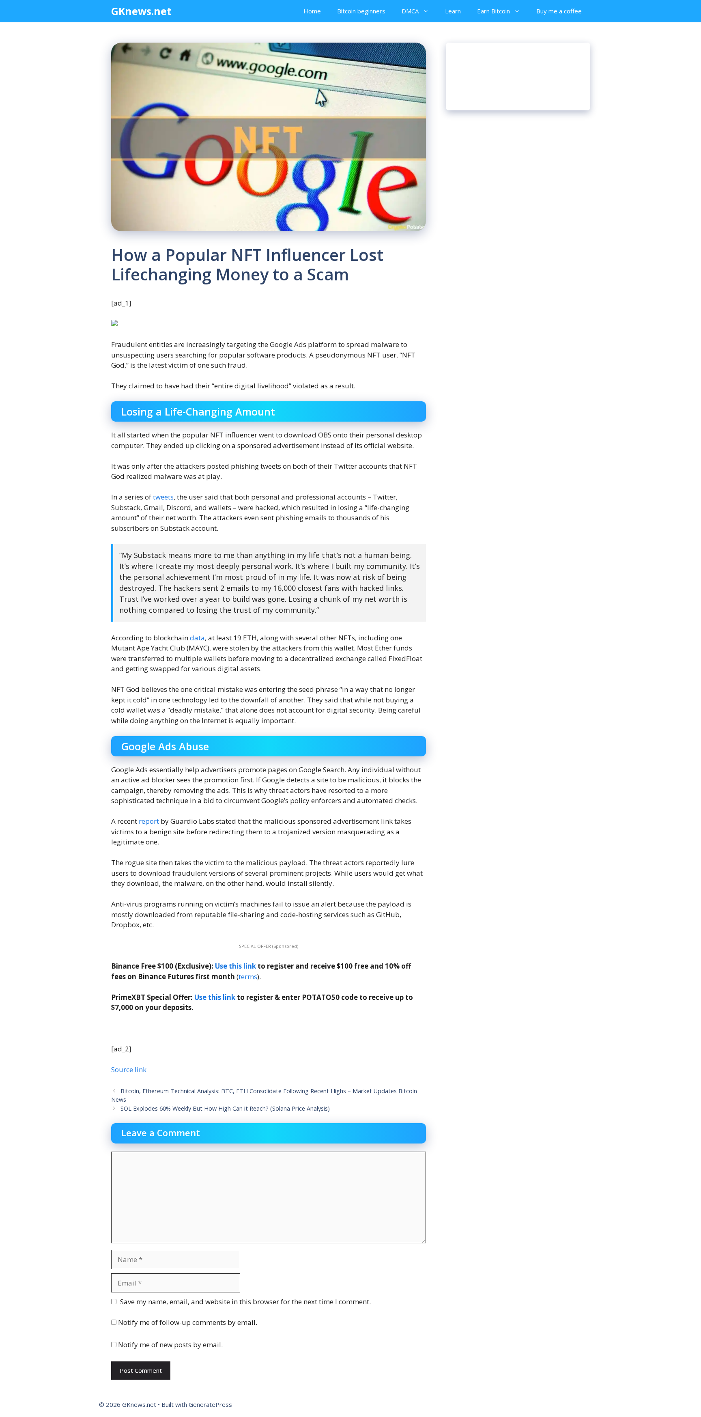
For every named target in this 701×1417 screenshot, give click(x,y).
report (149, 821)
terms (248, 976)
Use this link (235, 966)
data (197, 637)
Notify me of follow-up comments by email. (187, 1322)
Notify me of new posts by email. (170, 1344)
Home (312, 11)
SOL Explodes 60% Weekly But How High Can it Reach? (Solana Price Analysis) (225, 1108)
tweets (163, 497)
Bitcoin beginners (361, 11)
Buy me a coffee (559, 11)
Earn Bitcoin (493, 11)
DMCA (410, 11)
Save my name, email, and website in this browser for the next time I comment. (245, 1301)
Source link (128, 1069)
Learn (453, 11)
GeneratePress (210, 1404)
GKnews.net (141, 11)
